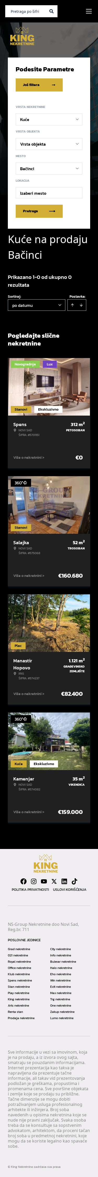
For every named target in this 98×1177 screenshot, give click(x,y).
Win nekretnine (60, 980)
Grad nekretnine (19, 949)
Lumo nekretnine (61, 1018)
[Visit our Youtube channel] (44, 881)
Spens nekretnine (20, 980)
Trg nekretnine (60, 999)
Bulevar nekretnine (63, 962)
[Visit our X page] (54, 881)
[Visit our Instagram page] (34, 881)
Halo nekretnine (61, 968)
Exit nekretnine (60, 987)
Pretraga (30, 211)
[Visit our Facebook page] (23, 881)
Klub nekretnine (19, 974)
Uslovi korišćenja (70, 889)
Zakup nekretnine (62, 1012)
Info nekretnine (60, 955)
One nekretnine (60, 1005)
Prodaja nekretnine (21, 1018)
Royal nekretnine (19, 962)
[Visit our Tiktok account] (74, 881)
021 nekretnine (18, 955)
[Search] (51, 11)
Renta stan (15, 1012)
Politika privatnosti (30, 889)
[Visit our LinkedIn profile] (64, 881)
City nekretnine (60, 949)
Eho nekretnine (60, 974)
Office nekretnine (19, 968)
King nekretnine (19, 999)
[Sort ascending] (72, 305)
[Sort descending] (81, 305)
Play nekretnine (18, 993)
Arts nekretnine (18, 1005)
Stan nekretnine (19, 987)
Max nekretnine (60, 993)
